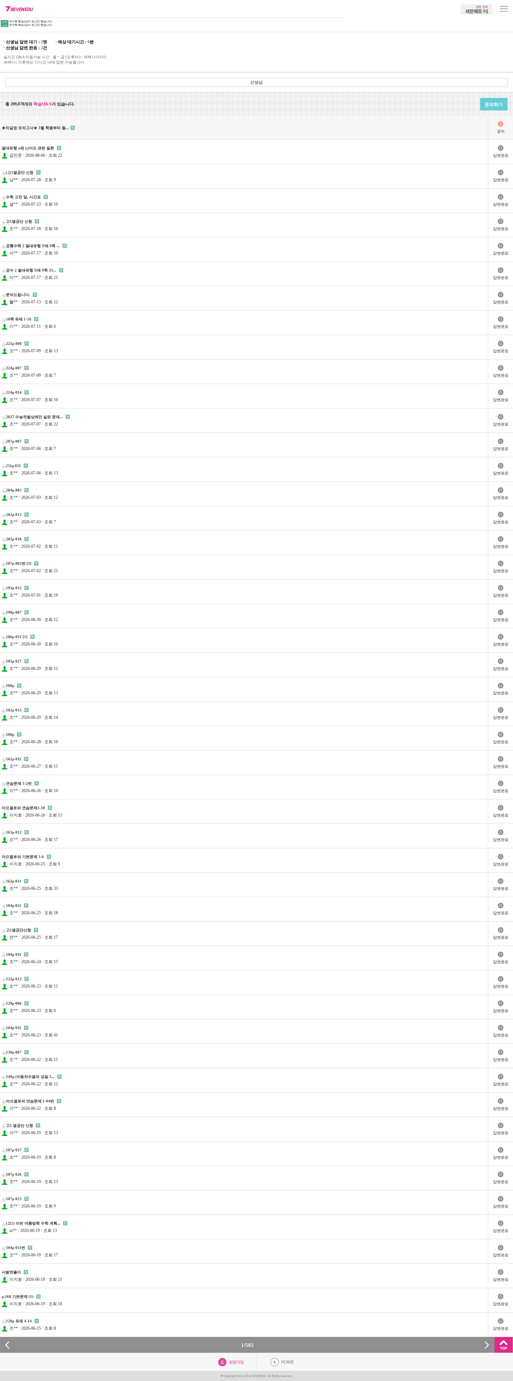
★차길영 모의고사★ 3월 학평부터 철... (35, 128)
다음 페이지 (487, 1345)
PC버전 (282, 1362)
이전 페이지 (7, 1345)
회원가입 (231, 1362)
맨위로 (504, 1345)
